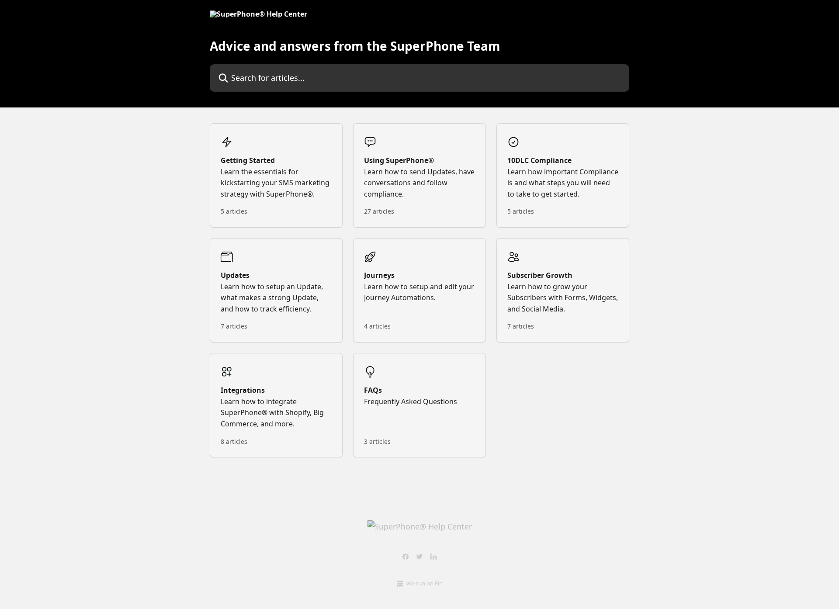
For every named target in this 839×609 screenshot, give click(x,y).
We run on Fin (424, 583)
